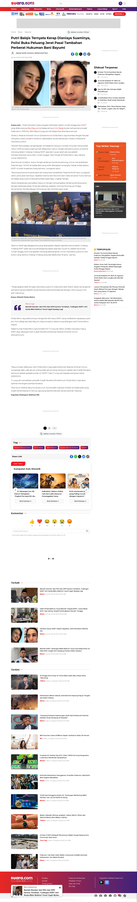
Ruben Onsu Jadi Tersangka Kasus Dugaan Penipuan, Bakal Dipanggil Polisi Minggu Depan (107, 266)
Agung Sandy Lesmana (25, 53)
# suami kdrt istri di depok (69, 447)
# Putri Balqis (38, 447)
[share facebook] (72, 54)
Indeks (125, 9)
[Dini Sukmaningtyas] (103, 160)
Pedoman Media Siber (77, 878)
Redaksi (45, 878)
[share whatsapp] (77, 54)
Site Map (72, 886)
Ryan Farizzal (115, 175)
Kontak (44, 881)
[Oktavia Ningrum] (103, 169)
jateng (109, 14)
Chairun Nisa (115, 152)
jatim (102, 14)
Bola (49, 9)
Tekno (89, 9)
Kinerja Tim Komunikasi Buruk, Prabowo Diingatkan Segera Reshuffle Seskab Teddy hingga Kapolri (109, 255)
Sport (114, 9)
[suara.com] (22, 4)
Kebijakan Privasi (75, 881)
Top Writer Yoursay (107, 146)
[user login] (120, 4)
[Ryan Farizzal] (102, 176)
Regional (119, 14)
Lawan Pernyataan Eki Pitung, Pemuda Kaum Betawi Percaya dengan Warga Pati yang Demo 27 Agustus (109, 289)
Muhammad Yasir (41, 53)
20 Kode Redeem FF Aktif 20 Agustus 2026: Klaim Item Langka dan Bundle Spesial (111, 83)
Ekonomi (38, 9)
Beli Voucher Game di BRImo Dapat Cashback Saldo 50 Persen (64, 735)
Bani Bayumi (33, 128)
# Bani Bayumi (52, 447)
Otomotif (60, 9)
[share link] (89, 54)
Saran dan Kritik (74, 884)
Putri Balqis (59, 128)
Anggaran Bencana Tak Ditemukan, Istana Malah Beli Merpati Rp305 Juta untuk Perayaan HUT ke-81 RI (108, 300)
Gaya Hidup (102, 9)
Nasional (25, 9)
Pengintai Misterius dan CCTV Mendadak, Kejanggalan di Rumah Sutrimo (109, 211)
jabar (96, 14)
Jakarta (89, 14)
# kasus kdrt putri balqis (22, 447)
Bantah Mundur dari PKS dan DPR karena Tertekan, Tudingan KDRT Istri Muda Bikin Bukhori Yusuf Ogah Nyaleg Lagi (42, 893)
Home (13, 9)
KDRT (84, 125)
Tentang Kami (47, 884)
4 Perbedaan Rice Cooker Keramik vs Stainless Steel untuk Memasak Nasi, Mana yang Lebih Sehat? (111, 100)
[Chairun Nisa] (102, 153)
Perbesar (86, 63)
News (20, 32)
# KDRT (84, 447)
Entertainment (75, 9)
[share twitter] (81, 54)
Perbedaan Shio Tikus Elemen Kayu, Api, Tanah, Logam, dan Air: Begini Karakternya (112, 108)
